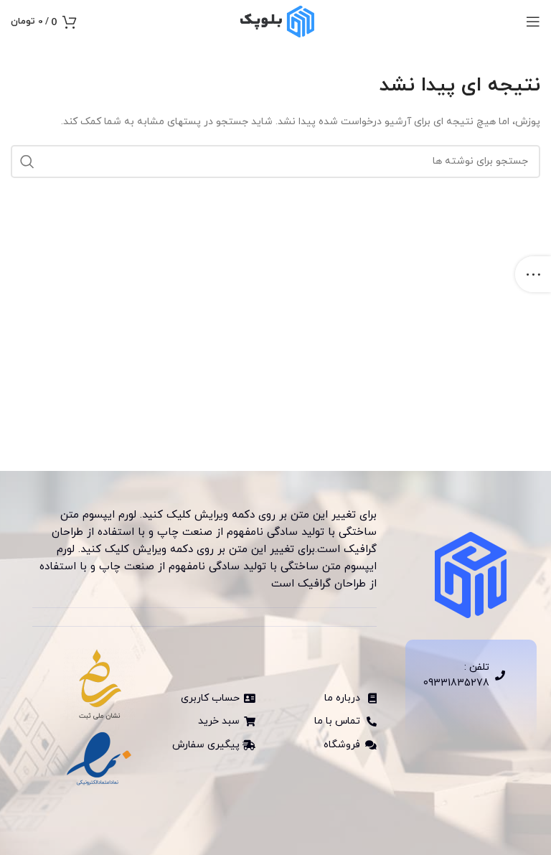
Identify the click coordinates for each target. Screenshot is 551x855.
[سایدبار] (533, 274)
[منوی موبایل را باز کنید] (533, 21)
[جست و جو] (27, 161)
